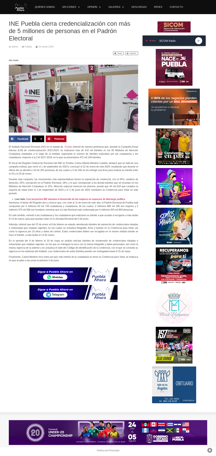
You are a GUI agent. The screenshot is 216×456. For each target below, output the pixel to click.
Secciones (69, 7)
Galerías (114, 7)
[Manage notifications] (209, 450)
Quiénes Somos (45, 7)
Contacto (176, 7)
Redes (158, 7)
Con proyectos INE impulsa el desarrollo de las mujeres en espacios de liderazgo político (75, 199)
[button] (118, 53)
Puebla (28, 46)
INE (10, 60)
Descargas (139, 7)
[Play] (198, 40)
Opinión (92, 7)
